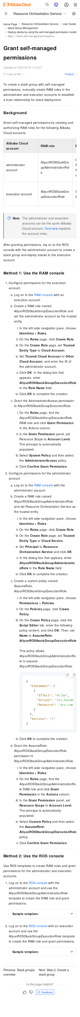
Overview (51, 228)
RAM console (43, 295)
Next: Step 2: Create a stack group (54, 972)
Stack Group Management (23, 28)
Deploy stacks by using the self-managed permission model (42, 32)
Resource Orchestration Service (40, 24)
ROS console (38, 883)
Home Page (10, 24)
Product (69, 74)
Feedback (47, 992)
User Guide (69, 24)
